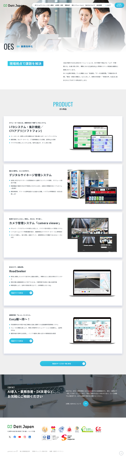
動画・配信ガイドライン (57, 451)
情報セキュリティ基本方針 (39, 451)
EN (108, 5)
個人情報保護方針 (25, 451)
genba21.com (12, 451)
